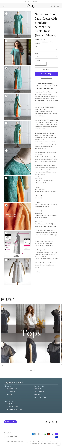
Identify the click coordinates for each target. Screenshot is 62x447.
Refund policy (36, 441)
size (36, 46)
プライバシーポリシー (41, 397)
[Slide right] (34, 370)
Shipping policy (35, 443)
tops (2, 365)
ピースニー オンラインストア (15, 441)
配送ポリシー (39, 389)
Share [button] (38, 272)
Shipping (45, 42)
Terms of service (54, 441)
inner (36, 53)
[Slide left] (27, 370)
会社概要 (9, 394)
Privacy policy (45, 441)
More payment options (46, 77)
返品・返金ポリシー (40, 391)
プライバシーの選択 (12, 406)
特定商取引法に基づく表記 (14, 409)
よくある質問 (11, 391)
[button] (3, 6)
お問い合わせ (11, 404)
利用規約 (37, 394)
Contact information (53, 443)
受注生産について (12, 389)
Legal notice (43, 443)
